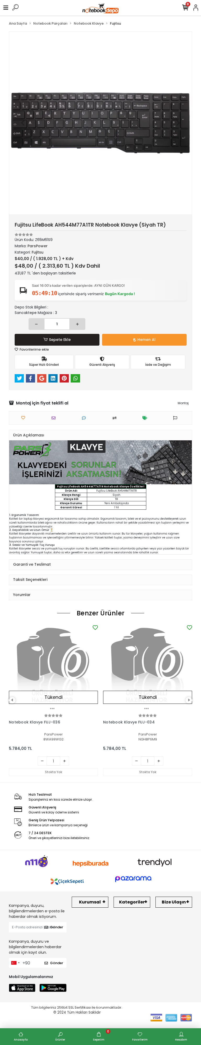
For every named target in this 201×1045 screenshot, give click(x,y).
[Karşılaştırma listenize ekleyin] (115, 418)
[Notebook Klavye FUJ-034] (147, 668)
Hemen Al (146, 339)
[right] (189, 700)
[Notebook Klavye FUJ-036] (53, 668)
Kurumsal (90, 902)
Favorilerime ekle (34, 349)
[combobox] (15, 963)
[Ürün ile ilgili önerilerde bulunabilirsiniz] (176, 418)
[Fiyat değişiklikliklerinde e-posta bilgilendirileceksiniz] (146, 418)
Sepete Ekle (60, 339)
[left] (12, 700)
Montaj (183, 403)
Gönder (56, 927)
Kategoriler (132, 902)
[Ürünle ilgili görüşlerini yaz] (85, 418)
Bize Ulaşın (174, 902)
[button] (23, 123)
